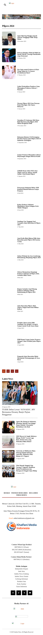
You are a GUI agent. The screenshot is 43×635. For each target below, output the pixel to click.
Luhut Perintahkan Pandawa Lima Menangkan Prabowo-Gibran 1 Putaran (28, 88)
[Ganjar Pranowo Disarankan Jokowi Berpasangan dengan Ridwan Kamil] (9, 156)
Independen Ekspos (21, 569)
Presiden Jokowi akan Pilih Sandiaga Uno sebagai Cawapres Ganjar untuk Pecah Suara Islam (27, 324)
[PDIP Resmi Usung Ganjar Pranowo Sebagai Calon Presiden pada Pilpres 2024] (9, 342)
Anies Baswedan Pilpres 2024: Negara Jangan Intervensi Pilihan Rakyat (28, 307)
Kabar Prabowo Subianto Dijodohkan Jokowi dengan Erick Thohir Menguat (28, 206)
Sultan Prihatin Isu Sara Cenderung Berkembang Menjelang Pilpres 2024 (29, 256)
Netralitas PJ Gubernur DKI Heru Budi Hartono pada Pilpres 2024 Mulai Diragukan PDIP (28, 121)
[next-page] (16, 371)
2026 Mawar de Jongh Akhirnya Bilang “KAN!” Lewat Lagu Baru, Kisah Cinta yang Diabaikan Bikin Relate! (26, 438)
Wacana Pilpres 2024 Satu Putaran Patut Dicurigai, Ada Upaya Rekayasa (28, 105)
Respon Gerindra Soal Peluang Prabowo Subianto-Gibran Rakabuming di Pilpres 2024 (27, 290)
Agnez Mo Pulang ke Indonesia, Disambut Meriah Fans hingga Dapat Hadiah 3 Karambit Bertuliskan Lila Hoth (26, 424)
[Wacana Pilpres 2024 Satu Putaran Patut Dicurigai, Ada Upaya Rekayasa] (9, 106)
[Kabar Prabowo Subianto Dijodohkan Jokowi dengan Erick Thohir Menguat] (9, 207)
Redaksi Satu (21, 581)
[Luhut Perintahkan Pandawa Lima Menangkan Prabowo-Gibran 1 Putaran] (9, 89)
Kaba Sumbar (21, 584)
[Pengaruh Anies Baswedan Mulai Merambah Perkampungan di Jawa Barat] (9, 359)
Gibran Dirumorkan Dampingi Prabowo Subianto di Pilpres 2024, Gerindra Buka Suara (28, 273)
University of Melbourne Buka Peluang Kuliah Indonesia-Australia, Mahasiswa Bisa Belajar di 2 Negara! (25, 453)
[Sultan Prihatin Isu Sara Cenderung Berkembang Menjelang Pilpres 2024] (9, 258)
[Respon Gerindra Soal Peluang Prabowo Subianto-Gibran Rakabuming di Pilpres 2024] (9, 291)
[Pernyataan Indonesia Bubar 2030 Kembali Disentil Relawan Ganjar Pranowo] (9, 190)
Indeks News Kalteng (21, 574)
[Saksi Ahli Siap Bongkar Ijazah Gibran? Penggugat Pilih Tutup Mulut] (9, 38)
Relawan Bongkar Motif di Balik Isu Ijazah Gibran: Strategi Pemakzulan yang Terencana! (28, 54)
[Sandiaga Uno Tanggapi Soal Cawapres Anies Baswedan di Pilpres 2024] (9, 224)
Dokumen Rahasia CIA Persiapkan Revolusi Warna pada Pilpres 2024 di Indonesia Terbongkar (29, 138)
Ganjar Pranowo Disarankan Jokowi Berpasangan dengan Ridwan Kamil (29, 155)
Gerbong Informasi (21, 579)
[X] (24, 592)
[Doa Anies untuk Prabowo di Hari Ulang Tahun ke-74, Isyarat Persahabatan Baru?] (9, 72)
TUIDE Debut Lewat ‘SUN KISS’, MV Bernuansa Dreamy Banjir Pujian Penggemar (18, 412)
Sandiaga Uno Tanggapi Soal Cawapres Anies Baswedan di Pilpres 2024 (28, 223)
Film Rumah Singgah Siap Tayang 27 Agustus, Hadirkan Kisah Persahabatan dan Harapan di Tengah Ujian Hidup (26, 468)
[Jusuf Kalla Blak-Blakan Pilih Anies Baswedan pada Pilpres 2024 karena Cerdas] (9, 241)
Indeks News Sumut (21, 576)
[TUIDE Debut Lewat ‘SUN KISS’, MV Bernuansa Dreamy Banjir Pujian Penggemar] (20, 393)
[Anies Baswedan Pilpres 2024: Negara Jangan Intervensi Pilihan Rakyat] (9, 308)
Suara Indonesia (21, 586)
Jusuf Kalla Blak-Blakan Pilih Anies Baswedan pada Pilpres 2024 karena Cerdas (28, 240)
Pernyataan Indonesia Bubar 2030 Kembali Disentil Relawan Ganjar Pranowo (28, 189)
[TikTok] (18, 592)
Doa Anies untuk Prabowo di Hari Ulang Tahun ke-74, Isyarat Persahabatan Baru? (28, 71)
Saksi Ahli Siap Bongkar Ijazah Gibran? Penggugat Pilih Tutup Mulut (27, 37)
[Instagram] (13, 592)
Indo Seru (21, 571)
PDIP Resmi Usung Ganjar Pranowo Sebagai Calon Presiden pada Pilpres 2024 (29, 341)
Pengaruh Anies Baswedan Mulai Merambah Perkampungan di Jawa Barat (28, 358)
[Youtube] (30, 592)
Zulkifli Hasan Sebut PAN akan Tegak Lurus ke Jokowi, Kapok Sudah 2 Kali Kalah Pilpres (27, 172)
